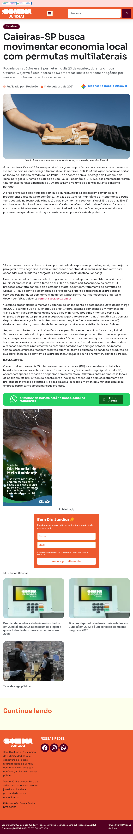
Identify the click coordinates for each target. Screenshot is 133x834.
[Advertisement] (66, 239)
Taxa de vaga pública (17, 686)
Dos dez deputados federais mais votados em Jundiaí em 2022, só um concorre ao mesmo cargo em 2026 (98, 626)
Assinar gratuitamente (66, 561)
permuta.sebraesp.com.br (54, 298)
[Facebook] (45, 747)
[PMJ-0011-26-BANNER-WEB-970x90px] (17, 3)
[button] (50, 13)
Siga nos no (107, 86)
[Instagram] (54, 747)
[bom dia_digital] (27, 505)
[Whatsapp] (63, 747)
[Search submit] (126, 13)
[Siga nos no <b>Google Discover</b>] (83, 86)
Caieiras (11, 26)
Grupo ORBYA (115, 824)
